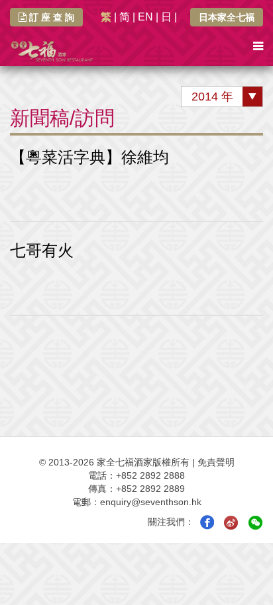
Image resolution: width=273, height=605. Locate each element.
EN (145, 16)
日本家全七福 (226, 17)
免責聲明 (216, 462)
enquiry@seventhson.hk (150, 502)
